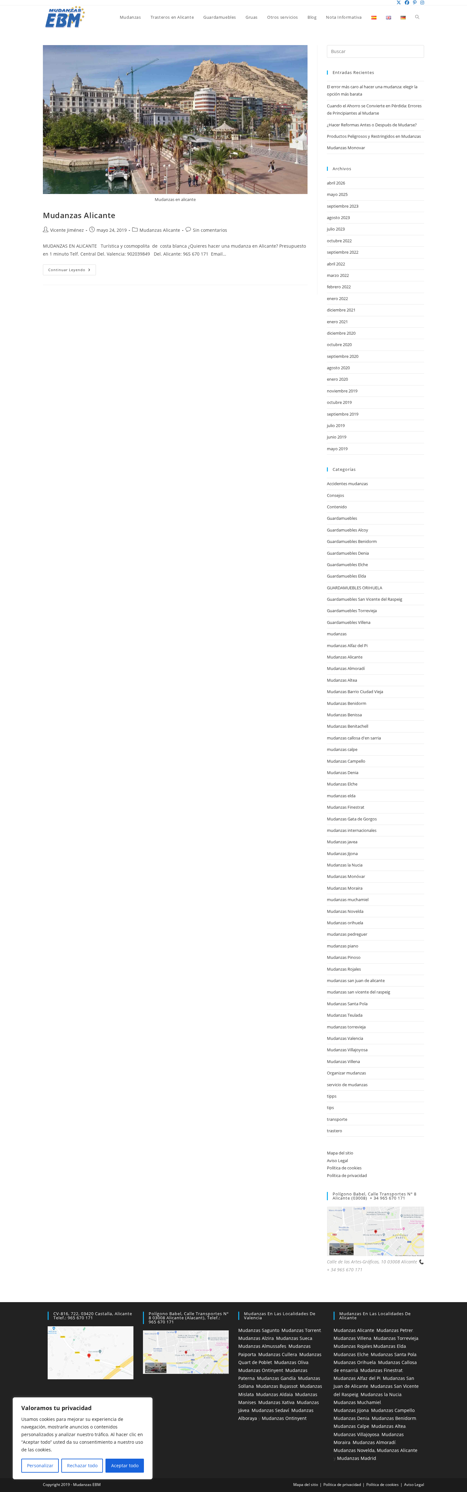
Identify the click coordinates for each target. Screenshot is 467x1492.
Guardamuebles (342, 518)
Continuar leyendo (72, 271)
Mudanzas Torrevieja (396, 1338)
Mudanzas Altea (342, 680)
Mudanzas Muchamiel (357, 1402)
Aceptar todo (125, 1465)
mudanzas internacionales (351, 830)
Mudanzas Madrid (356, 1458)
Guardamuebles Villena (348, 622)
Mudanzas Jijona (342, 853)
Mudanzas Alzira (256, 1338)
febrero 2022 (339, 287)
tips (330, 1107)
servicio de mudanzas (347, 1084)
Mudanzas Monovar (346, 148)
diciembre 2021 (341, 310)
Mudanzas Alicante (79, 215)
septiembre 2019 (342, 414)
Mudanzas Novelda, (355, 1450)
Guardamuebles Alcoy (347, 530)
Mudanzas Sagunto (258, 1330)
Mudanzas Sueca (294, 1338)
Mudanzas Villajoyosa (347, 1050)
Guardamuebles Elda (346, 576)
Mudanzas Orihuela (355, 1362)
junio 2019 (336, 437)
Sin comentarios (210, 230)
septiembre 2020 (342, 356)
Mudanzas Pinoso (344, 957)
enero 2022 (337, 298)
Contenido (337, 507)
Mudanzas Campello (346, 761)
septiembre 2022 (342, 252)
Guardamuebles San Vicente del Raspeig (364, 599)
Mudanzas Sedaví (270, 1410)
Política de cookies (344, 1168)
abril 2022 (336, 264)
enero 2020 (337, 379)
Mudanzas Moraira (344, 888)
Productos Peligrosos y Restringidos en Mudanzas (374, 136)
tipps (331, 1096)
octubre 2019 (339, 402)
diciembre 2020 (341, 333)
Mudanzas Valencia (345, 1038)
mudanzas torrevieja (346, 1027)
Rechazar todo (82, 1465)
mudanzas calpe (342, 749)
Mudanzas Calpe (351, 1426)
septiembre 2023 (342, 206)
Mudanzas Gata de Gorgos (352, 819)
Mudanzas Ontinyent (260, 1370)
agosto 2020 (338, 368)
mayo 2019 (337, 449)
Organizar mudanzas (346, 1073)
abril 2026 (336, 183)
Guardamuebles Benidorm (352, 541)
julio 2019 (336, 425)
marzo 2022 (338, 275)
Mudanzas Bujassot (277, 1386)
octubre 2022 (339, 241)
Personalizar (40, 1465)
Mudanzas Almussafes (262, 1346)
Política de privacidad (347, 1175)
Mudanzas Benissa (344, 715)
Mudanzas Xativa (276, 1402)
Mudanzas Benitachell (347, 726)
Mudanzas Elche (342, 784)
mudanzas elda (341, 796)
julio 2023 (336, 229)
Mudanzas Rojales (344, 969)
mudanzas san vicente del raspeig (358, 992)
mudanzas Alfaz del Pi (347, 645)
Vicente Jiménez (67, 230)
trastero (334, 1131)
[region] (82, 1438)
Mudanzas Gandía (276, 1378)
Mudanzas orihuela (345, 923)
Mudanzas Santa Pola (347, 1004)
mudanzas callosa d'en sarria (354, 738)
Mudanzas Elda (389, 1346)
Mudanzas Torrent (301, 1330)
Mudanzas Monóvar (346, 876)
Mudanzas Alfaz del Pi (357, 1378)
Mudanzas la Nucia (344, 865)
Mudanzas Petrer (394, 1330)
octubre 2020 (339, 344)
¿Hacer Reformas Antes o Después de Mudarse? (372, 125)
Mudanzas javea (342, 842)
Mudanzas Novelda (345, 911)
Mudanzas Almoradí (346, 668)
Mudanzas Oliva (291, 1362)
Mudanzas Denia (342, 772)
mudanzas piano (342, 946)
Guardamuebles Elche (347, 564)
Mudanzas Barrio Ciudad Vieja (355, 691)
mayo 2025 (337, 194)
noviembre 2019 (342, 391)
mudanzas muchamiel (348, 899)
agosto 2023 (338, 217)
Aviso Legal (337, 1160)
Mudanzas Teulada (344, 1015)
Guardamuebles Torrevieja (352, 610)
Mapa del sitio (340, 1153)
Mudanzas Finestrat (345, 807)
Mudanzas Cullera (277, 1354)
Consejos (335, 495)
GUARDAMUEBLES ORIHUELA (354, 588)
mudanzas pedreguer (347, 934)
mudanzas (337, 634)
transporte (337, 1119)
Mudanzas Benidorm (346, 703)
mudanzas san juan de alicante (356, 980)
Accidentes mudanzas (347, 483)
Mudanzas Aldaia (274, 1394)
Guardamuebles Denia (348, 553)
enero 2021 (337, 321)
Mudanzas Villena (343, 1061)
